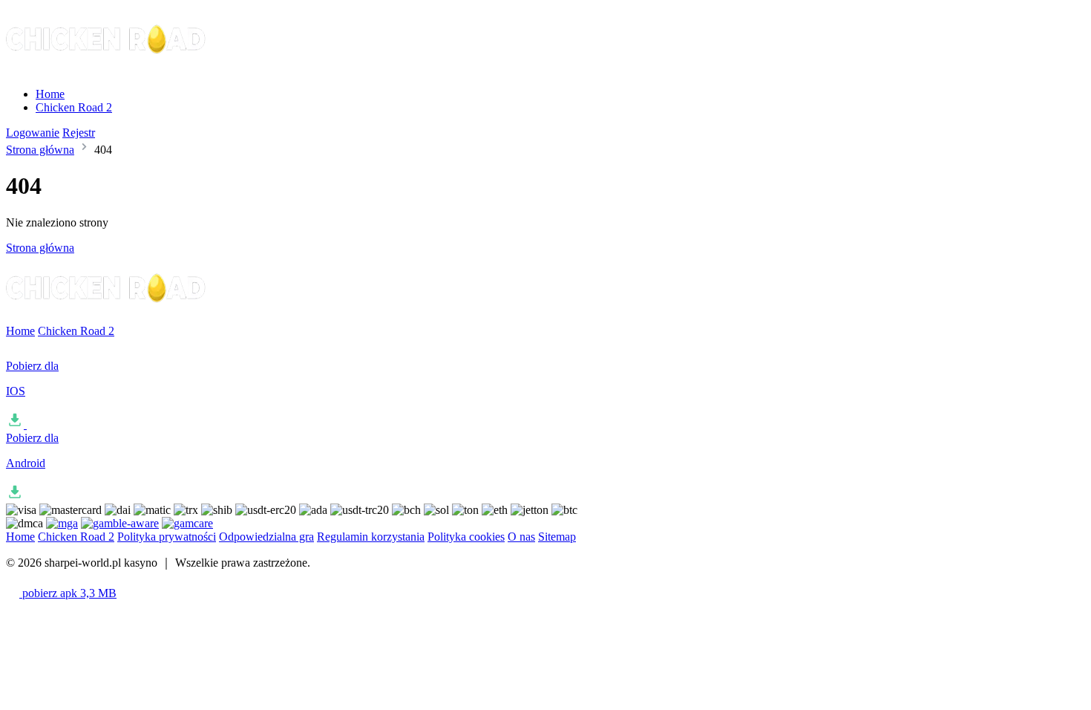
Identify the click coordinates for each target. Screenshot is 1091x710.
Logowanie (32, 132)
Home (50, 94)
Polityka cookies (466, 536)
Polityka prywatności (166, 536)
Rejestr (78, 132)
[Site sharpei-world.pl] (107, 68)
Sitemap (557, 536)
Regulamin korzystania (371, 536)
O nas (521, 536)
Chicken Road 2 (74, 107)
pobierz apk (68, 593)
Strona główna (40, 149)
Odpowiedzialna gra (266, 536)
